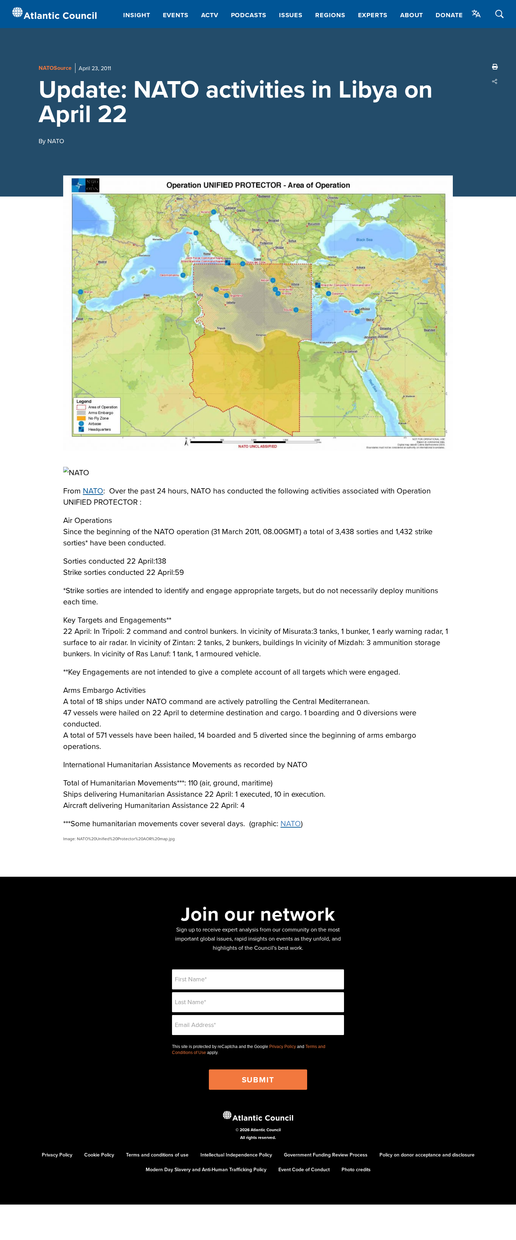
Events (175, 15)
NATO (93, 490)
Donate (449, 15)
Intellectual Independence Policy (236, 1154)
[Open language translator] (476, 13)
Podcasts (248, 15)
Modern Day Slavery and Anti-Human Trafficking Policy (206, 1169)
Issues (291, 15)
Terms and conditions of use (157, 1154)
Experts (373, 15)
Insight (136, 15)
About (411, 15)
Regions (330, 15)
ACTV (209, 15)
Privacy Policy (282, 1046)
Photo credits (356, 1169)
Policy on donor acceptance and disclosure (427, 1154)
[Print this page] (495, 66)
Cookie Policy (99, 1154)
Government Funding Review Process (326, 1154)
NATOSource (55, 68)
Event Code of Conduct (304, 1169)
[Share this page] (495, 81)
